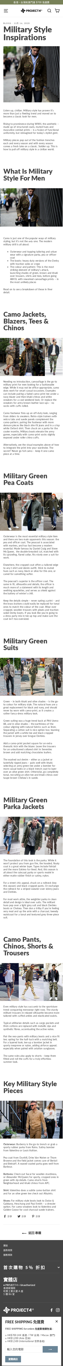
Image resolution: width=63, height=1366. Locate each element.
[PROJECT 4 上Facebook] (51, 1310)
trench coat (41, 768)
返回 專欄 (34, 1233)
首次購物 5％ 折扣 (24, 1267)
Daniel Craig (39, 548)
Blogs (7, 23)
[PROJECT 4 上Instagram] (58, 1310)
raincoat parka (25, 872)
